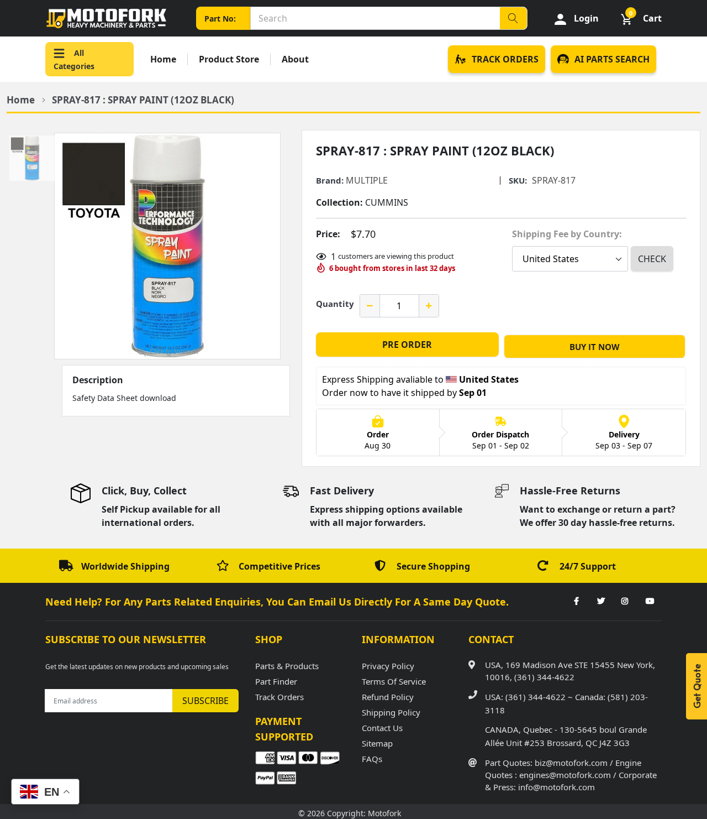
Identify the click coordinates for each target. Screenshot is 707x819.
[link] (576, 602)
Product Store (229, 59)
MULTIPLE (367, 180)
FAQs (372, 758)
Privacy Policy (388, 665)
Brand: (330, 180)
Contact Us (382, 727)
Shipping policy (391, 712)
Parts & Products (287, 665)
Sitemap (377, 743)
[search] (513, 18)
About (295, 59)
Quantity (335, 303)
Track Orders (279, 696)
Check (652, 259)
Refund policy (388, 696)
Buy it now (594, 346)
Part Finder (276, 681)
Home (163, 59)
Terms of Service (394, 681)
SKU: (518, 180)
